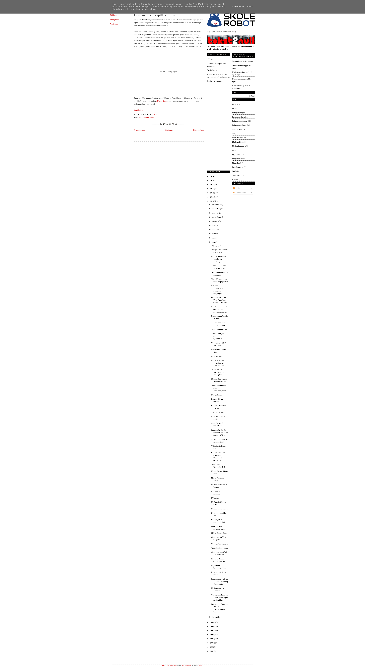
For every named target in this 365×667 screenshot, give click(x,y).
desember (216, 204)
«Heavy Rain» (161, 101)
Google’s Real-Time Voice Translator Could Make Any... (219, 300)
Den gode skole (217, 394)
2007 (212, 630)
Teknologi (236, 175)
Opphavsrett (237, 154)
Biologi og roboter (214, 81)
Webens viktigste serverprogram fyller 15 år (218, 336)
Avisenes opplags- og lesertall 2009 (219, 440)
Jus (233, 133)
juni (214, 229)
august (215, 221)
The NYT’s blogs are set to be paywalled (219, 280)
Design (235, 104)
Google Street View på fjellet (218, 538)
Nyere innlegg (139, 130)
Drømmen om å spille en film (154, 15)
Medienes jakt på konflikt (218, 589)
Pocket (200, 665)
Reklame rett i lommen (216, 492)
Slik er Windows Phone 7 (217, 479)
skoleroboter (224, 31)
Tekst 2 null (225, 46)
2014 (212, 184)
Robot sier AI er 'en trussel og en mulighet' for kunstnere (218, 75)
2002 (212, 647)
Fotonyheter (114, 19)
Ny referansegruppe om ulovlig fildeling (218, 259)
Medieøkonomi (238, 146)
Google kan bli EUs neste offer (218, 344)
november (216, 208)
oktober (215, 213)
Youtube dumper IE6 (219, 329)
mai (213, 233)
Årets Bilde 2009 (217, 412)
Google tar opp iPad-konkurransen (219, 553)
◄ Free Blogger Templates (169, 665)
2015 (212, 180)
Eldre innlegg (198, 130)
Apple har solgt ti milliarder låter (218, 324)
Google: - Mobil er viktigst (218, 406)
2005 (212, 638)
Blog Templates (186, 665)
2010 (212, 201)
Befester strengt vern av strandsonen (241, 86)
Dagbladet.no (139, 110)
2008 (212, 626)
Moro (234, 150)
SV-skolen (215, 498)
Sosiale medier (238, 167)
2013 (212, 188)
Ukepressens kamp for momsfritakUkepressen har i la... (219, 597)
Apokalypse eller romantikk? (217, 424)
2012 (212, 192)
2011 (212, 197)
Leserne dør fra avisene (217, 400)
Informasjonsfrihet (239, 125)
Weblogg (113, 15)
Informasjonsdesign (146, 118)
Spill (234, 171)
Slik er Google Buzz (219, 533)
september (216, 217)
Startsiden (169, 130)
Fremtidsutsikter (238, 117)
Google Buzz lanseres (219, 543)
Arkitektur (114, 24)
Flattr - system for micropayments (218, 527)
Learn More (238, 7)
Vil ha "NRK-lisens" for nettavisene (219, 266)
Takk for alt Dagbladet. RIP (218, 465)
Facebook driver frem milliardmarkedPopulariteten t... (219, 581)
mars (214, 242)
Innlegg (238, 188)
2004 (212, 642)
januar (214, 617)
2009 (212, 622)
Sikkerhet (236, 163)
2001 (212, 651)
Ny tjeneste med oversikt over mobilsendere (217, 363)
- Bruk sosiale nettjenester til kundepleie (218, 372)
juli (213, 225)
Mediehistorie (237, 137)
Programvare (237, 158)
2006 (212, 634)
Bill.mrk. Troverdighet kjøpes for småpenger (217, 289)
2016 (212, 176)
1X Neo (210, 59)
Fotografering (237, 112)
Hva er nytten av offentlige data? (218, 560)
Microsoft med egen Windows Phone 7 (219, 380)
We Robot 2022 (213, 70)
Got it (250, 7)
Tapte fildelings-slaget (219, 548)
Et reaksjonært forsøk (219, 508)
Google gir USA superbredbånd (218, 520)
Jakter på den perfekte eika (242, 61)
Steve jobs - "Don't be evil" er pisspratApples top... (219, 608)
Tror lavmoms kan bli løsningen (219, 273)
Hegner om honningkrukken (218, 566)
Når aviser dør (216, 356)
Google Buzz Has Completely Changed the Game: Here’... (218, 456)
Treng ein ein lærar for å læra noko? (219, 250)
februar (215, 246)
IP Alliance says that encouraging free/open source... (219, 309)
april (214, 237)
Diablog (235, 108)
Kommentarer (240, 192)
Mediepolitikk (238, 142)
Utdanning (236, 179)
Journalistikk (237, 129)
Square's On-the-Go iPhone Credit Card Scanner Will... (219, 432)
